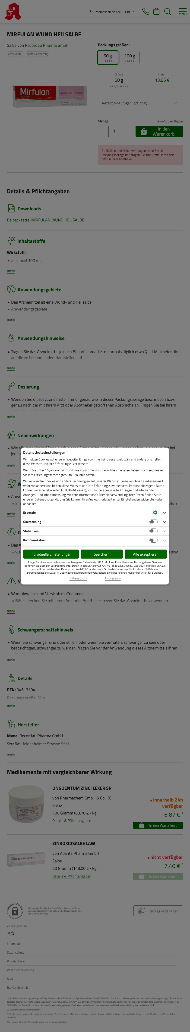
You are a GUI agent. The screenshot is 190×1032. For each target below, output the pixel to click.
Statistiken (31, 530)
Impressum (113, 578)
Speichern (102, 554)
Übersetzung (32, 521)
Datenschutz (78, 578)
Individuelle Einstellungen (51, 554)
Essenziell (30, 512)
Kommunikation (34, 540)
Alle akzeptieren (145, 554)
